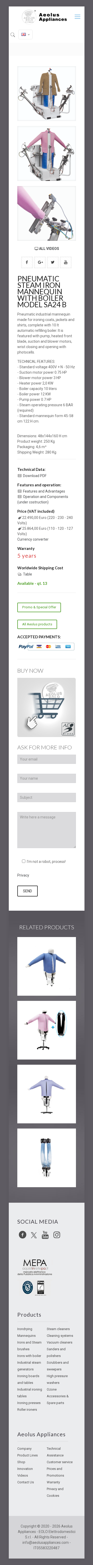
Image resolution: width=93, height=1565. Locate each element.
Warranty (53, 1482)
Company (24, 1449)
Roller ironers (27, 1409)
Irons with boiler (29, 1356)
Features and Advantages (44, 491)
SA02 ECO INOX (43, 946)
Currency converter (33, 539)
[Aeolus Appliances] (47, 17)
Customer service (60, 1462)
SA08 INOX (37, 1137)
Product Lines (27, 1455)
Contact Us (25, 1482)
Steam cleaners (58, 1329)
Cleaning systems (60, 1336)
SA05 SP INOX (41, 1010)
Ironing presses (29, 1403)
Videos (22, 1475)
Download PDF (35, 476)
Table (27, 574)
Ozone (52, 1389)
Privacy (23, 875)
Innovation (25, 1469)
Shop (21, 1462)
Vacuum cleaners (59, 1342)
